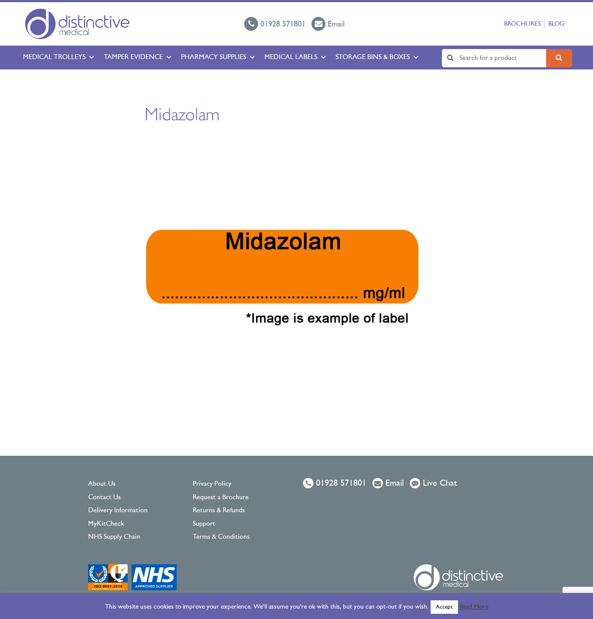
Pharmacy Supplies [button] (213, 57)
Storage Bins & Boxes (373, 57)
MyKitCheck (106, 523)
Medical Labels (290, 57)
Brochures (522, 24)
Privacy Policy (212, 484)
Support (204, 523)
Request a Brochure (221, 497)
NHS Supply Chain (114, 536)
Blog (556, 24)
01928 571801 (339, 483)
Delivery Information (118, 510)
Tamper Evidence (133, 57)
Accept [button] (444, 607)
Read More (474, 607)
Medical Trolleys (54, 57)
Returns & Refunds (219, 510)
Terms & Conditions (221, 536)
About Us (101, 484)
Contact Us (104, 497)
